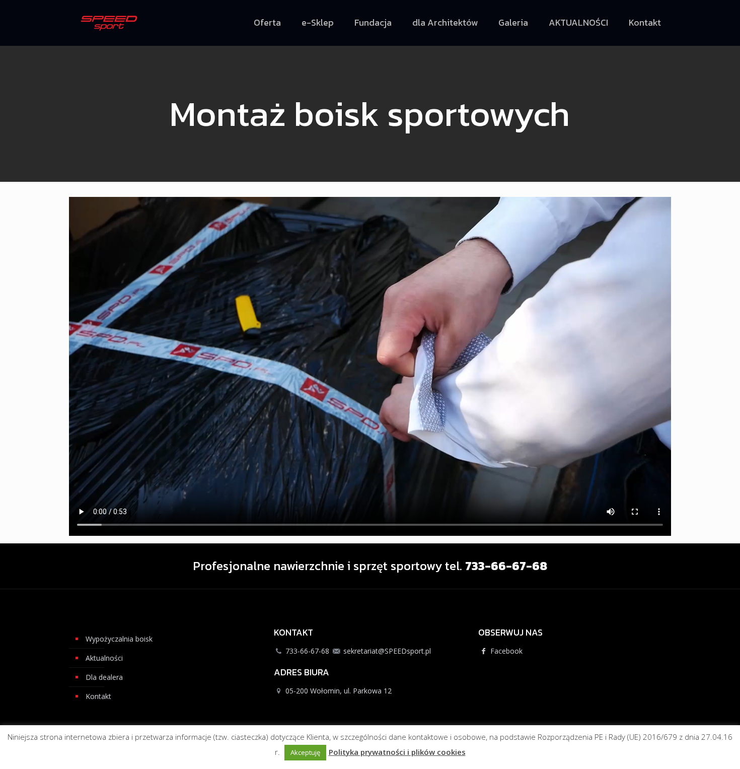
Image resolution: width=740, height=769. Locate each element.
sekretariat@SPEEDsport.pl (387, 651)
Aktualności (104, 658)
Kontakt (98, 696)
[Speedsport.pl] (109, 22)
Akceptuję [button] (305, 752)
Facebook (505, 651)
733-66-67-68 (307, 651)
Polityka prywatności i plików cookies (397, 752)
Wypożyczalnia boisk (119, 639)
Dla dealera (104, 677)
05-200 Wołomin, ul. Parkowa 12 (338, 690)
